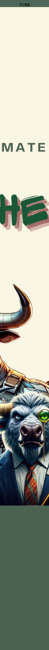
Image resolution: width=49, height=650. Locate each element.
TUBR (24, 5)
